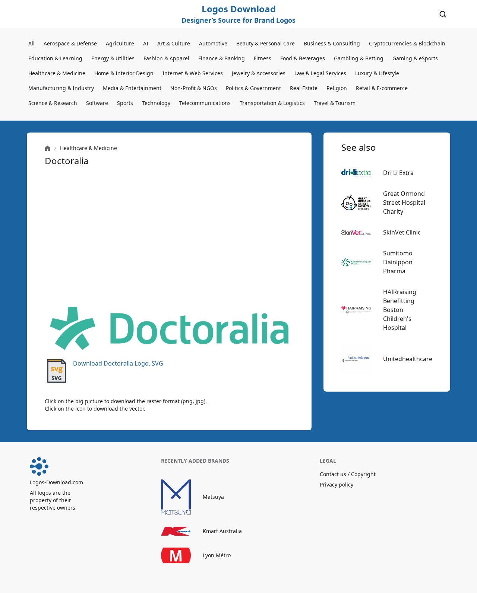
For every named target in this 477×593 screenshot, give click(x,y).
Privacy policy (336, 484)
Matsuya (213, 496)
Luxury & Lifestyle (377, 73)
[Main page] (47, 148)
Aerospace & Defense (70, 43)
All (31, 43)
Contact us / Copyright (348, 474)
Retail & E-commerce (382, 88)
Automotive (213, 43)
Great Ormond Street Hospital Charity (404, 202)
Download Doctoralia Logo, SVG (118, 363)
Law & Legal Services (320, 73)
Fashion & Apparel (166, 58)
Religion (336, 88)
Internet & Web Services (192, 73)
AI (145, 43)
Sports (125, 102)
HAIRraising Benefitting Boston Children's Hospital (399, 310)
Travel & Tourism (335, 102)
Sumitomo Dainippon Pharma (398, 262)
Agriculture (120, 43)
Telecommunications (205, 102)
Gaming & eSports (415, 58)
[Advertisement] (169, 237)
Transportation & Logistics (272, 102)
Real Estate (304, 88)
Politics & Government (253, 88)
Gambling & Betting (358, 58)
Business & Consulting (332, 43)
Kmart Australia (222, 531)
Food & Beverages (302, 58)
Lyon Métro (217, 555)
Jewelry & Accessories (258, 73)
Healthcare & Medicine (56, 73)
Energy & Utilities (113, 58)
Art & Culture (173, 43)
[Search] (442, 14)
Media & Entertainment (132, 88)
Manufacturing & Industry (61, 88)
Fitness (262, 58)
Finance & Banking (221, 58)
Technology (156, 102)
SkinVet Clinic (402, 232)
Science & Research (52, 102)
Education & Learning (55, 58)
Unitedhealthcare (407, 359)
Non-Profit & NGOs (193, 88)
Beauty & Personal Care (265, 43)
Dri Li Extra (398, 173)
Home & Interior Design (124, 73)
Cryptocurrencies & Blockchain (407, 43)
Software (97, 102)
